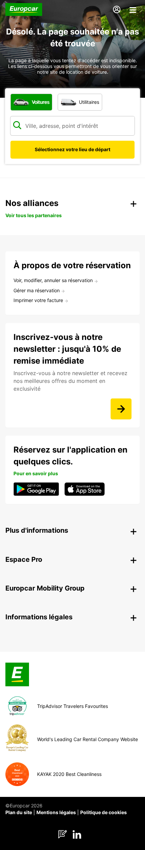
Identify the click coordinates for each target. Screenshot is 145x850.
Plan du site (18, 812)
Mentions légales (56, 812)
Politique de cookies (103, 812)
